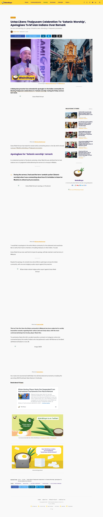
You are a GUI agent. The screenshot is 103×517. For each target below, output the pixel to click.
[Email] (54, 36)
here (21, 383)
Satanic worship (35, 483)
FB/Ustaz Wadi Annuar (51, 83)
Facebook (43, 438)
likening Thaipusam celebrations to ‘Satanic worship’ (29, 91)
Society (13, 17)
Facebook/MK (39, 324)
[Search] (99, 2)
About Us (44, 499)
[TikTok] (79, 185)
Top (52, 509)
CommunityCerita (83, 118)
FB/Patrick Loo (61, 83)
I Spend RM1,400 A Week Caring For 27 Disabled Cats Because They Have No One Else (85, 133)
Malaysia (25, 483)
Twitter (48, 438)
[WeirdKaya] (7, 2)
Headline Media (54, 502)
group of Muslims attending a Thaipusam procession (26, 148)
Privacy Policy (53, 499)
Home (19, 479)
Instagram (53, 438)
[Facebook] (72, 185)
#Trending (18, 483)
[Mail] (84, 185)
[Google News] (85, 185)
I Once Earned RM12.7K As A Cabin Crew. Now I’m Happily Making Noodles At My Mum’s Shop (86, 143)
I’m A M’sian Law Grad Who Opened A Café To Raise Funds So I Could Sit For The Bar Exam (86, 123)
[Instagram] (75, 185)
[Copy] (59, 36)
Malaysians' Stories (72, 108)
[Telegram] (48, 36)
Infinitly (53, 503)
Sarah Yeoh (16, 31)
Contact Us (62, 499)
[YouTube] (77, 185)
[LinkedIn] (43, 36)
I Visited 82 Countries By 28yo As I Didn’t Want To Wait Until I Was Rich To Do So (85, 114)
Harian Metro (40, 372)
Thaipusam (45, 483)
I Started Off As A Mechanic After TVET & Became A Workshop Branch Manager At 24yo (85, 153)
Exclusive (81, 157)
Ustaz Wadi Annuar (55, 483)
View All (90, 108)
